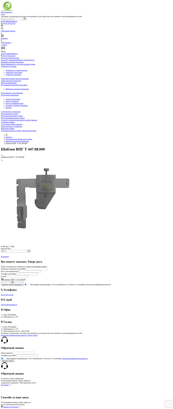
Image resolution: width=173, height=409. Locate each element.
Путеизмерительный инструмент (14, 85)
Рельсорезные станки (9, 114)
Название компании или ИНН (13, 269)
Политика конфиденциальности (14, 335)
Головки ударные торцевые (17, 105)
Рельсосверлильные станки (12, 116)
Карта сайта (33, 335)
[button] (86, 155)
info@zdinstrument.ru (9, 305)
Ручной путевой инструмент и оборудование (19, 120)
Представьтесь (6, 353)
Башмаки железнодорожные (12, 62)
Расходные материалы (10, 95)
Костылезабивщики (9, 83)
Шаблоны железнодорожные (17, 89)
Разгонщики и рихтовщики (12, 93)
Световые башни (8, 122)
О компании (12, 60)
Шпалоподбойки (7, 129)
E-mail (3, 276)
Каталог (16, 58)
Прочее (9, 108)
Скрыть (4, 45)
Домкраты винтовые (14, 73)
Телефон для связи (8, 274)
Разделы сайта (6, 58)
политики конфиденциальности (75, 359)
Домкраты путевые (8, 66)
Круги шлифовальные (14, 103)
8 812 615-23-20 (7, 295)
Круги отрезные (12, 101)
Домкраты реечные (13, 75)
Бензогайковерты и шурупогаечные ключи (18, 64)
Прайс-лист (22, 60)
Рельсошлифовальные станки (13, 118)
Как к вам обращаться (9, 271)
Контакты (30, 60)
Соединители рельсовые (11, 112)
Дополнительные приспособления (15, 79)
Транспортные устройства (11, 126)
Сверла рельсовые (13, 99)
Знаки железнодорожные (11, 81)
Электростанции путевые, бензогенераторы (18, 131)
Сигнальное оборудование (11, 124)
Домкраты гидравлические (16, 70)
